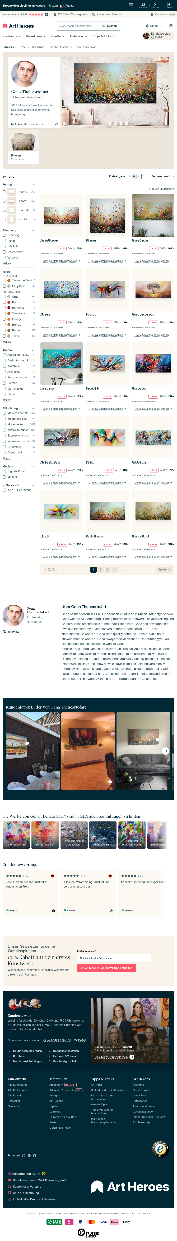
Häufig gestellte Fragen (27, 1051)
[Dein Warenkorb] (170, 25)
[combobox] (77, 25)
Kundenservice (160, 33)
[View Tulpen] (110, 782)
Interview (56, 124)
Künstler (56, 36)
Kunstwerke (10, 36)
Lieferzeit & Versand (65, 1056)
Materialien (77, 36)
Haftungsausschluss (74, 1213)
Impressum (144, 1213)
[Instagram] (24, 1156)
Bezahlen (19, 1056)
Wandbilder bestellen (66, 1051)
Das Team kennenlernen (111, 1057)
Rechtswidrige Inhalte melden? (103, 1213)
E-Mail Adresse (86, 951)
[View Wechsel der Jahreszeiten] (27, 743)
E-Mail (159, 37)
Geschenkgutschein (65, 1061)
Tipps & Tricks (102, 36)
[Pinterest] (29, 1156)
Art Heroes (141, 1079)
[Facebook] (34, 1156)
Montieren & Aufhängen (27, 1061)
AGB (58, 1213)
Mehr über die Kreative (25, 124)
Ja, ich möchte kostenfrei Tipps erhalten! (106, 968)
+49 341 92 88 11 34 (59, 1040)
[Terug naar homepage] (18, 26)
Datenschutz (128, 1213)
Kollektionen (34, 36)
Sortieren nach (161, 176)
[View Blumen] (157, 739)
